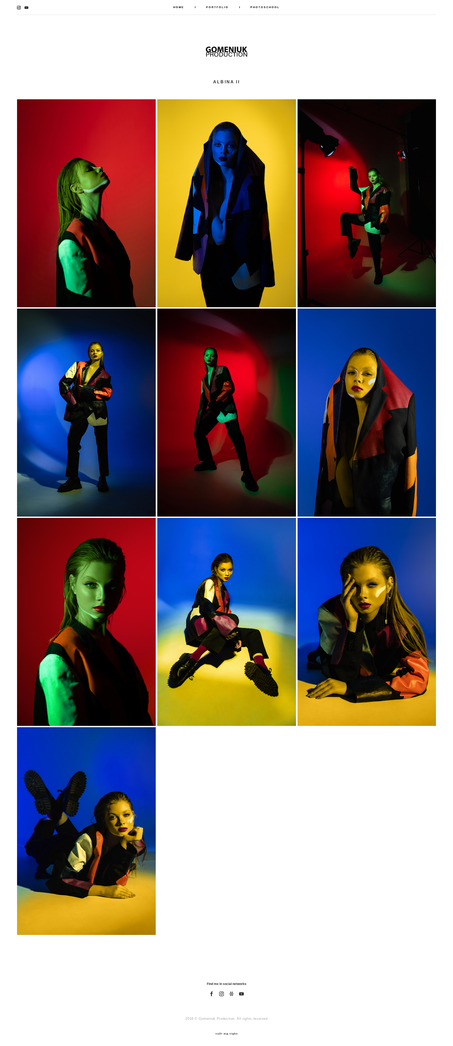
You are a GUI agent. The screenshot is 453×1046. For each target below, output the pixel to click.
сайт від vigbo (226, 1033)
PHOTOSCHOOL (265, 7)
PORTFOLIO (217, 7)
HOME (178, 7)
